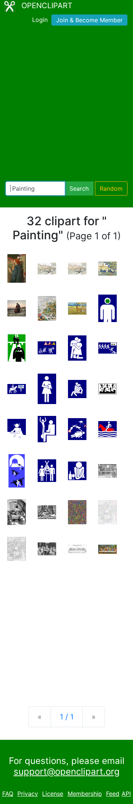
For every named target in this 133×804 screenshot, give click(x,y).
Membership (85, 793)
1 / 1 (67, 716)
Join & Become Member (89, 20)
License (52, 793)
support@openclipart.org (67, 771)
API (126, 793)
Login (40, 19)
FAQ (7, 793)
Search (79, 188)
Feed (112, 793)
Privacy (27, 793)
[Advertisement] (66, 105)
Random (111, 188)
